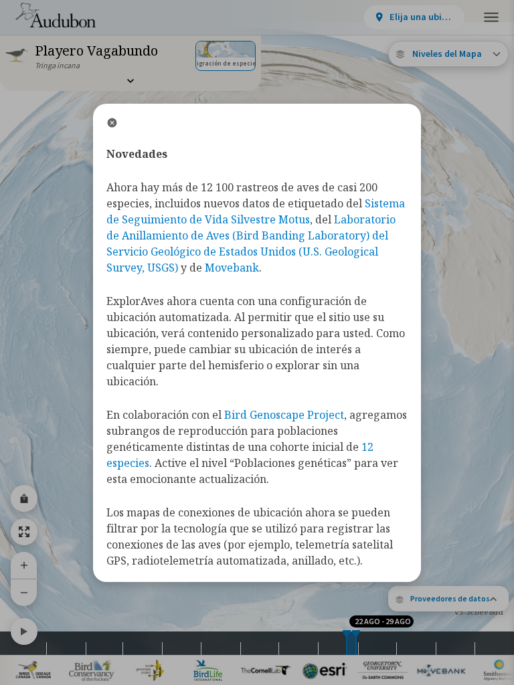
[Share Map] (24, 498)
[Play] (24, 631)
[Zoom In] (24, 565)
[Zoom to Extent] (24, 531)
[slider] (346, 643)
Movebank (232, 267)
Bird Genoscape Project (284, 414)
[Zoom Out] (24, 592)
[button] (448, 599)
